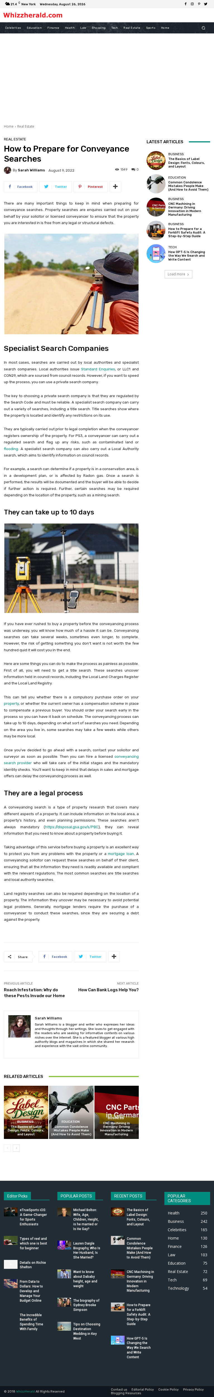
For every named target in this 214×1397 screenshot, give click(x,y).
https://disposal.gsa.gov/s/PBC (71, 827)
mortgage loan (121, 854)
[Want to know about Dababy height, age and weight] (64, 1273)
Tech (172, 247)
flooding (11, 449)
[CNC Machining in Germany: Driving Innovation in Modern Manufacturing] (116, 1112)
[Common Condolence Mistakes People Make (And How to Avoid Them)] (71, 1112)
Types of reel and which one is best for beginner (33, 1243)
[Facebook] (185, 4)
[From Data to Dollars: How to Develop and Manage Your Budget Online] (11, 1283)
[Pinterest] (199, 4)
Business (25, 1121)
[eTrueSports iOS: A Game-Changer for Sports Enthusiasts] (11, 1212)
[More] (115, 186)
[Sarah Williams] (8, 170)
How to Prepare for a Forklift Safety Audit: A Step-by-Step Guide (186, 232)
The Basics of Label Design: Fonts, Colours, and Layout (26, 1130)
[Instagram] (192, 4)
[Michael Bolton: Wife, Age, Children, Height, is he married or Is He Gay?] (64, 1212)
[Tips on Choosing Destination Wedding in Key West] (64, 1326)
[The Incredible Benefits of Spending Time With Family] (11, 1316)
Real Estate (25, 126)
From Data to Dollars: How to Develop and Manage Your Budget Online (31, 1291)
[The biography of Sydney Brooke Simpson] (64, 1302)
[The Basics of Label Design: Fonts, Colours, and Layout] (26, 1112)
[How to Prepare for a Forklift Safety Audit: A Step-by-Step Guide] (156, 230)
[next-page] (16, 1148)
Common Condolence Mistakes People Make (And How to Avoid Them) (71, 1130)
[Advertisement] (107, 75)
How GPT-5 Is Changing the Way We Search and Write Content (186, 255)
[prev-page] (7, 1148)
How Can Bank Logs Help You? (108, 989)
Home (9, 126)
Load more (176, 274)
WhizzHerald (25, 1391)
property (11, 703)
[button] (203, 27)
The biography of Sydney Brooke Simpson (86, 1305)
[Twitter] (205, 4)
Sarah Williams (31, 170)
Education (71, 1121)
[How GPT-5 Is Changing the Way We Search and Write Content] (156, 253)
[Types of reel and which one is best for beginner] (11, 1240)
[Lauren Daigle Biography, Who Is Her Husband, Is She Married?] (64, 1245)
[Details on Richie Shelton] (11, 1264)
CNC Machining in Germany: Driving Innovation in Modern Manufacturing (116, 1128)
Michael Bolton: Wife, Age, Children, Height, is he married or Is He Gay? (86, 1219)
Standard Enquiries (98, 369)
